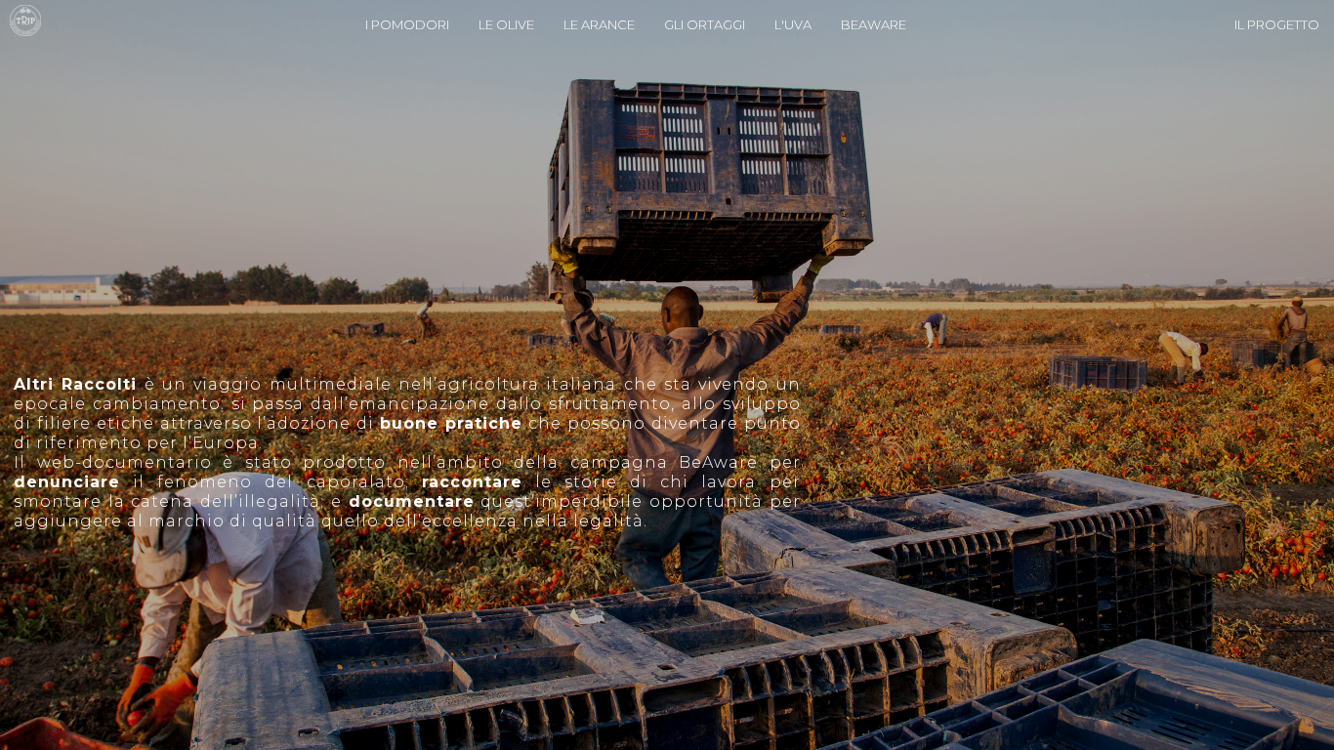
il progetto (1276, 24)
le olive (506, 24)
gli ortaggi (704, 24)
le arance (599, 24)
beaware (873, 24)
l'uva (793, 24)
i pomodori (407, 24)
